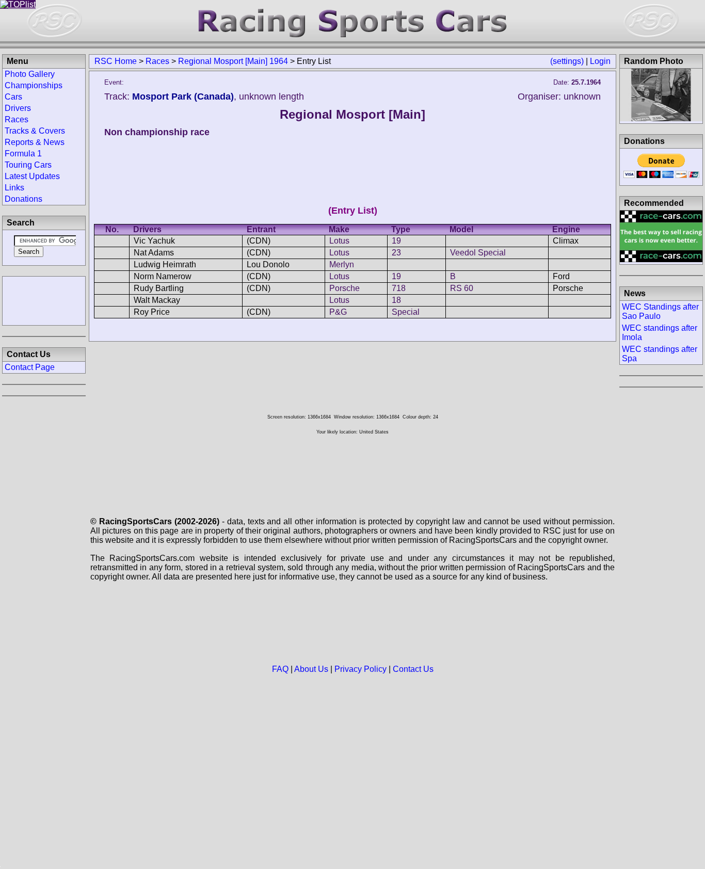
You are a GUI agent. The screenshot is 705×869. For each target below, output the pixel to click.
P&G (338, 312)
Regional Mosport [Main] (352, 114)
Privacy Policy (360, 669)
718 (399, 288)
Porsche (344, 288)
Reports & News (35, 142)
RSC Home (115, 61)
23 (396, 252)
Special (406, 312)
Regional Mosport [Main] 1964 (233, 61)
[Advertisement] (44, 300)
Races (157, 61)
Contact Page (30, 367)
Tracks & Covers (35, 130)
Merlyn (341, 264)
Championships (33, 85)
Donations (23, 199)
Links (14, 187)
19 (396, 240)
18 (396, 300)
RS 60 (461, 288)
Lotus (339, 240)
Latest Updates (32, 176)
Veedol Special (478, 252)
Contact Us (413, 669)
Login (600, 61)
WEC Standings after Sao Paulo (660, 311)
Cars (13, 96)
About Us (311, 669)
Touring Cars (28, 164)
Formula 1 (23, 153)
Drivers (18, 108)
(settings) (567, 61)
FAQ (280, 669)
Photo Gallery (30, 74)
